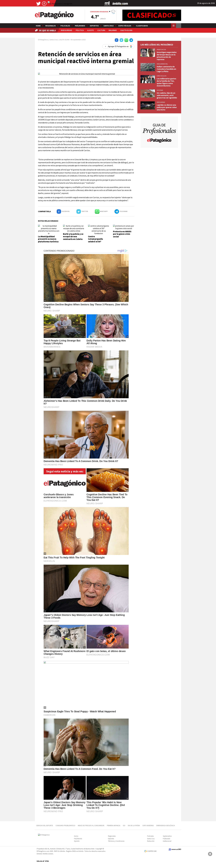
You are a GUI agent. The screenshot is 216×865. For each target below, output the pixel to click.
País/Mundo (80, 26)
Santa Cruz (109, 26)
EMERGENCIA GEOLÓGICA (165, 825)
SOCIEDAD (160, 90)
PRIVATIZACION (161, 49)
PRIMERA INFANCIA (113, 825)
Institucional (167, 841)
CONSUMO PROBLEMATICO (65, 825)
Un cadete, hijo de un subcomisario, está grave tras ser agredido (167, 95)
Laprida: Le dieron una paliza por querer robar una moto (167, 107)
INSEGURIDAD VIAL (162, 64)
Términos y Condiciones (116, 841)
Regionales (50, 26)
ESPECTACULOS (161, 76)
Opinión (77, 841)
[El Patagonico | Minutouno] (107, 3)
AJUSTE (90, 30)
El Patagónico (43, 39)
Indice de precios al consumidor (91, 825)
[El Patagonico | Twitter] (38, 3)
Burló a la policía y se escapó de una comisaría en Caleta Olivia (73, 238)
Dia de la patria (134, 825)
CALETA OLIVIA (126, 30)
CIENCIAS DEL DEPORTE (44, 825)
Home (38, 26)
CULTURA (101, 30)
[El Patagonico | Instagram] (60, 3)
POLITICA (80, 30)
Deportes (94, 26)
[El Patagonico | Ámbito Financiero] (120, 3)
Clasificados (142, 26)
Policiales (65, 26)
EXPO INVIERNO (148, 825)
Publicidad (166, 839)
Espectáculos (124, 26)
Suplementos (167, 836)
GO (124, 825)
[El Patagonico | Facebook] (44, 3)
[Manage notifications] (210, 854)
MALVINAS (113, 30)
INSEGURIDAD (66, 30)
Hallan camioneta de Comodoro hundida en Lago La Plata (166, 69)
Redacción (150, 841)
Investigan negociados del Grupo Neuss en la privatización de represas (166, 56)
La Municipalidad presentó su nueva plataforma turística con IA (48, 240)
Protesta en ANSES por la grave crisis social (122, 234)
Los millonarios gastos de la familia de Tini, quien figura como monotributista (166, 82)
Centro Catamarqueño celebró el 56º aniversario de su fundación (96, 241)
